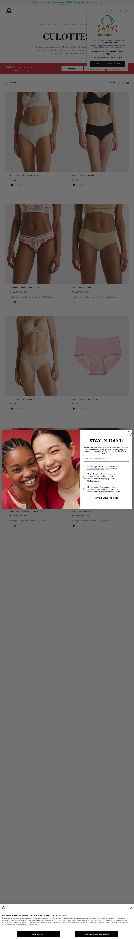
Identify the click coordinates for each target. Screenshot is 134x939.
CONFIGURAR (37, 934)
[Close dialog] (129, 433)
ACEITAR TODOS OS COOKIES (97, 934)
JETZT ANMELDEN (106, 498)
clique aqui (34, 924)
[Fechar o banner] (131, 908)
